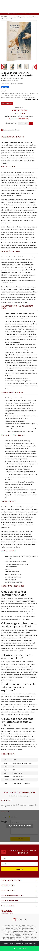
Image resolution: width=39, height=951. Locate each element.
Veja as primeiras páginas (11, 130)
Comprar (21, 949)
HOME (3, 17)
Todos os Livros (10, 17)
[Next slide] (36, 67)
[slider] (5, 83)
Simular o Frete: (10, 123)
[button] (4, 67)
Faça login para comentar (19, 826)
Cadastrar (19, 869)
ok (30, 123)
